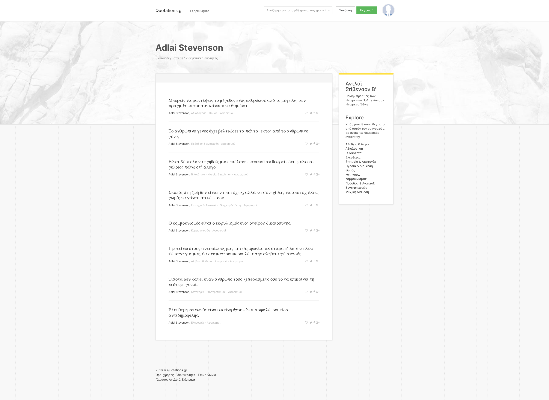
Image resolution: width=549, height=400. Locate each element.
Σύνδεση (345, 10)
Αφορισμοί (227, 113)
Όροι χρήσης (164, 375)
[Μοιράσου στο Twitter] (310, 113)
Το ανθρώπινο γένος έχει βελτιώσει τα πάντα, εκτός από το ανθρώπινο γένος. (238, 133)
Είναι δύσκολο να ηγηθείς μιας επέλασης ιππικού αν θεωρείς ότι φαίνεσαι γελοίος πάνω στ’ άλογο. (241, 164)
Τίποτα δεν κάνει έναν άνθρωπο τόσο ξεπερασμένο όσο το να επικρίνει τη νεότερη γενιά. (241, 281)
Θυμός (213, 113)
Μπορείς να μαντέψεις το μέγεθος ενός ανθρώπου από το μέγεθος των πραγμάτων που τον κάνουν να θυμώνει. (237, 102)
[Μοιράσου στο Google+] (317, 113)
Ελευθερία (197, 322)
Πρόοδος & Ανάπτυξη (205, 143)
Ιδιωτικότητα (185, 375)
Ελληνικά (188, 379)
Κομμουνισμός (200, 230)
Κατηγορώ (220, 261)
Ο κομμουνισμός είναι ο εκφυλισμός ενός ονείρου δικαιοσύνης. (230, 223)
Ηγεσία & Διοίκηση (219, 174)
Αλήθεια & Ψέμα (201, 261)
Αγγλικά (175, 379)
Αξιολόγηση (198, 113)
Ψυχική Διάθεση (230, 205)
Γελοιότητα (198, 174)
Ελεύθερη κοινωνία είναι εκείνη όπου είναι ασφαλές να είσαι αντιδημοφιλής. (229, 312)
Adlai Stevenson (179, 113)
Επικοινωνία (207, 375)
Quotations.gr (169, 10)
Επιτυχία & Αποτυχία (204, 205)
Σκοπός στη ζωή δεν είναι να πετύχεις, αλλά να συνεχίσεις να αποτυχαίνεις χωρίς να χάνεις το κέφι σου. (244, 195)
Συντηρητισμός (216, 292)
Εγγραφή (366, 10)
